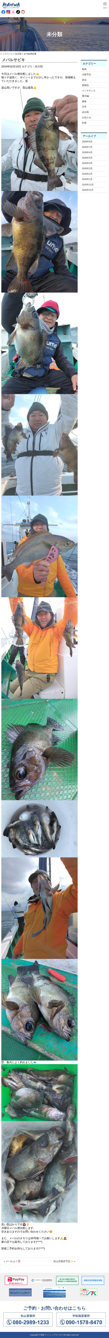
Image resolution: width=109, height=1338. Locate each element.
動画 (84, 69)
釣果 (84, 123)
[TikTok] (18, 12)
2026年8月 (87, 141)
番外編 (85, 96)
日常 (84, 106)
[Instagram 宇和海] (13, 12)
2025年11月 (87, 190)
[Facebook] (3, 12)
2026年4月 (87, 163)
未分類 (18, 54)
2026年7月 (87, 147)
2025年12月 (88, 184)
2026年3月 (87, 168)
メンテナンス (89, 90)
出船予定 (86, 74)
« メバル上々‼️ (12, 1261)
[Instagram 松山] (8, 12)
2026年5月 (87, 158)
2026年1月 (87, 179)
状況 (84, 80)
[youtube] (23, 12)
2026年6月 (87, 152)
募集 (84, 101)
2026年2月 (87, 174)
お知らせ (86, 117)
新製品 (85, 85)
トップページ (6, 54)
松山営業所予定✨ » (64, 1261)
